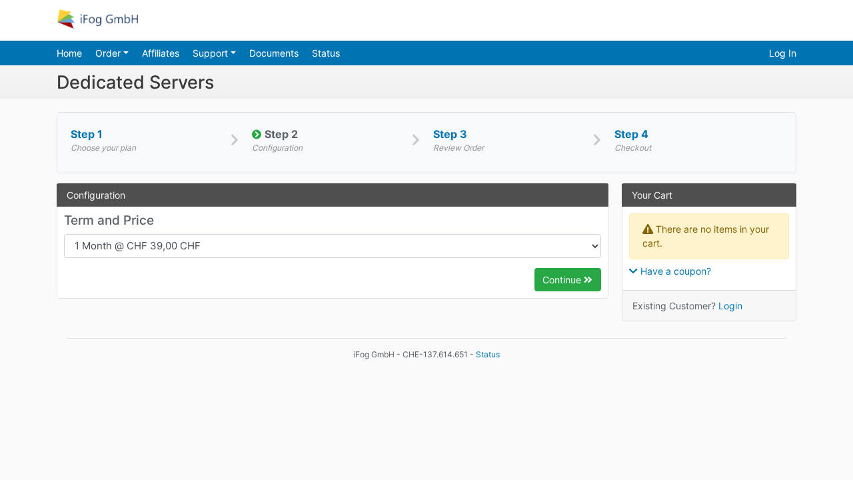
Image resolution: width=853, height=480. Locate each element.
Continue (563, 279)
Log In (782, 53)
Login (730, 305)
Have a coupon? (674, 271)
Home (69, 53)
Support (212, 53)
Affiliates (160, 53)
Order (109, 53)
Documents (274, 53)
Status (326, 53)
